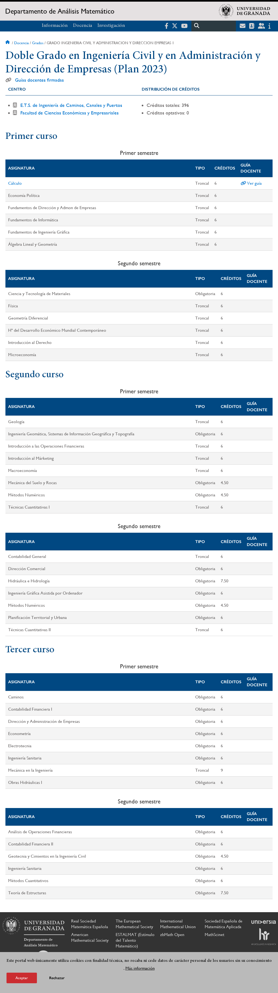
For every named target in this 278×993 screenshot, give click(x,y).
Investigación (111, 25)
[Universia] (263, 922)
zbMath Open (172, 934)
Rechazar (57, 978)
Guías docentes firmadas (39, 80)
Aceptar (21, 978)
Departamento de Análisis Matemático (59, 11)
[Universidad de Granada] (245, 11)
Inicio (8, 43)
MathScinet (214, 934)
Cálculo (15, 183)
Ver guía (254, 183)
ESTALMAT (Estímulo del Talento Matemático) (135, 940)
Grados (37, 43)
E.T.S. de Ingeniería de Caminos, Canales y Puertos (71, 105)
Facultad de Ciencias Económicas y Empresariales (69, 113)
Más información (140, 968)
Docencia (82, 25)
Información (55, 25)
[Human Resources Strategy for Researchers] (263, 936)
